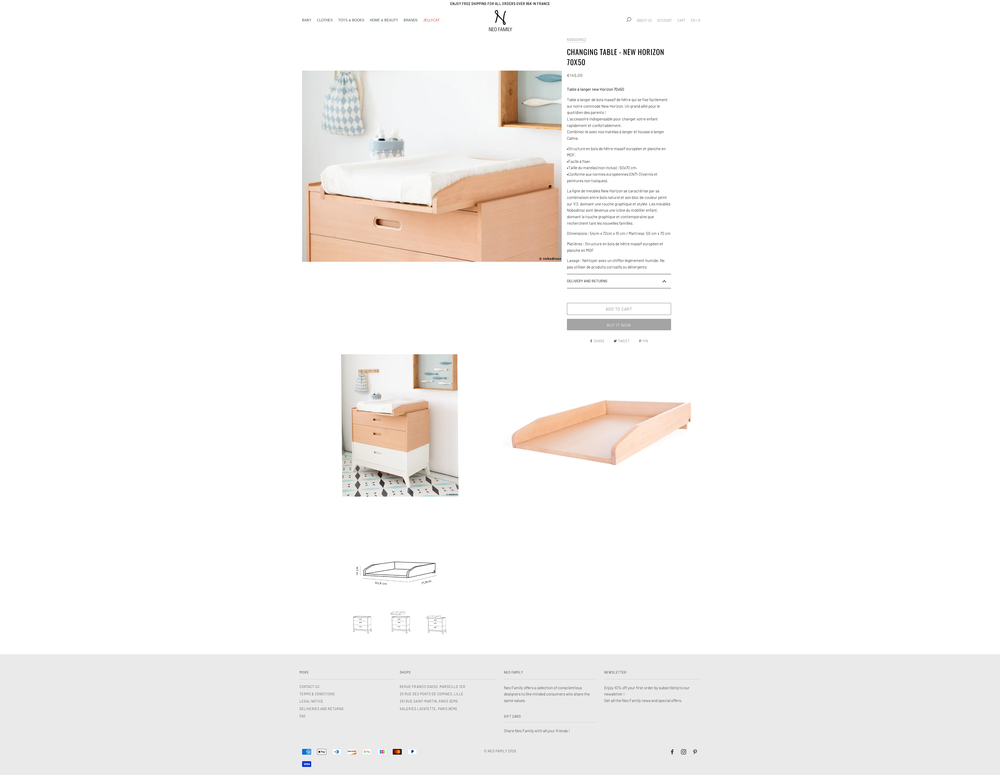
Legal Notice (311, 701)
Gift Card (512, 716)
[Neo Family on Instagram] (683, 752)
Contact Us (309, 686)
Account (664, 20)
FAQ (302, 716)
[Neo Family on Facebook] (672, 752)
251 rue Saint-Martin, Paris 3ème (429, 701)
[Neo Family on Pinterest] (695, 752)
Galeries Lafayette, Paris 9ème (429, 709)
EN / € (695, 20)
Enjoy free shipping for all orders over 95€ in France (500, 3)
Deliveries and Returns (321, 709)
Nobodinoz (576, 39)
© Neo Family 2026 (500, 751)
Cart (681, 20)
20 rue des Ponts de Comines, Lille (432, 694)
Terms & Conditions (317, 694)
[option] (432, 166)
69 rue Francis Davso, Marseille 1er (432, 686)
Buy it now (619, 324)
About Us (644, 20)
